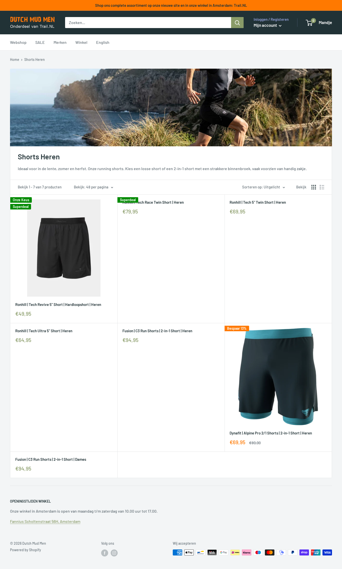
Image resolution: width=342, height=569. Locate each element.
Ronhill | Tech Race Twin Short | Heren (153, 202)
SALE (40, 42)
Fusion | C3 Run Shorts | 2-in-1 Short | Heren (157, 330)
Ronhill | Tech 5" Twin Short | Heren (258, 202)
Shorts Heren (34, 59)
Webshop (18, 42)
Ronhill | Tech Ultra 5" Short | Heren (43, 330)
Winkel (81, 42)
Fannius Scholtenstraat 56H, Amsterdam (45, 521)
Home (14, 59)
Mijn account (266, 25)
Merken (60, 42)
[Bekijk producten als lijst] (322, 187)
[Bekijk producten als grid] (313, 187)
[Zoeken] (237, 22)
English (102, 42)
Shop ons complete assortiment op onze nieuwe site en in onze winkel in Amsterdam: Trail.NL (171, 5)
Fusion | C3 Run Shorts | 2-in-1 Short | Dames (50, 459)
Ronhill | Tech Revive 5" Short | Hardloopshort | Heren (58, 304)
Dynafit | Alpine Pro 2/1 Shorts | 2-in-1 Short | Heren (271, 433)
